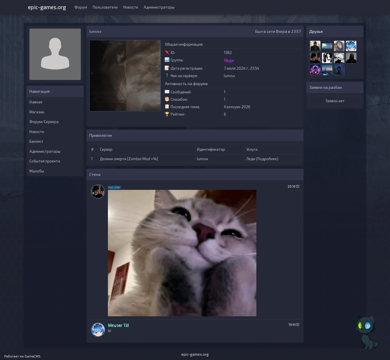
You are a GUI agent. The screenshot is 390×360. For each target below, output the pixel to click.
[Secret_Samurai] (315, 45)
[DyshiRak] (339, 45)
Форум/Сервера (44, 121)
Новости (130, 7)
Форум (81, 7)
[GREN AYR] (339, 57)
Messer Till (118, 325)
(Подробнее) (267, 158)
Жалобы (36, 171)
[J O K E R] (351, 57)
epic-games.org (47, 6)
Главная (35, 102)
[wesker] (315, 57)
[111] (327, 69)
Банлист (36, 141)
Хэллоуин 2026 (237, 106)
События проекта (44, 161)
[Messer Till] (351, 45)
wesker (114, 187)
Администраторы (159, 7)
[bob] (327, 45)
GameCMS (33, 356)
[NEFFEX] (315, 69)
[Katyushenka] (327, 57)
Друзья (316, 31)
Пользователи (105, 7)
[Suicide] (339, 69)
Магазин (36, 112)
